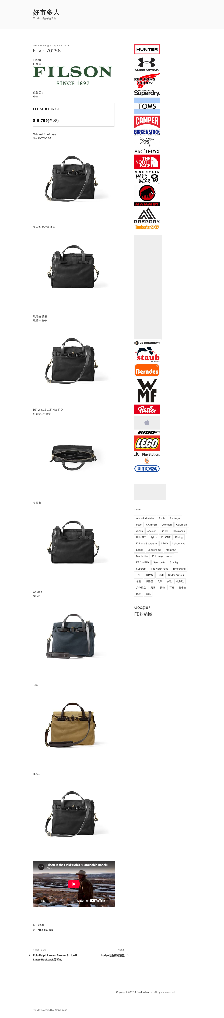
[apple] (147, 428)
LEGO (164, 543)
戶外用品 (141, 587)
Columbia (181, 524)
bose (139, 524)
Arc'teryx (175, 518)
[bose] (147, 433)
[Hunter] (147, 53)
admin (65, 45)
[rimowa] (147, 471)
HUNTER (141, 537)
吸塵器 (149, 581)
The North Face (159, 568)
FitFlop (164, 530)
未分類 (41, 925)
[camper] (147, 127)
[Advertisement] (148, 287)
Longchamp (154, 549)
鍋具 (138, 593)
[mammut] (147, 205)
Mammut (171, 549)
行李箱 (182, 587)
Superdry (141, 568)
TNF (138, 574)
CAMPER (151, 524)
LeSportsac (178, 543)
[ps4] (147, 455)
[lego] (147, 450)
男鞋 (162, 587)
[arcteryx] (147, 152)
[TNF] (147, 168)
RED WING (142, 562)
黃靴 (148, 593)
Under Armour (176, 574)
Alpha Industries (145, 518)
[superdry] (147, 95)
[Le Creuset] (147, 344)
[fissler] (147, 413)
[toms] (147, 113)
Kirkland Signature (146, 543)
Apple (162, 518)
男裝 (152, 587)
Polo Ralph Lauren (162, 556)
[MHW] (147, 182)
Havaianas (179, 530)
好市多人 (46, 12)
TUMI (160, 574)
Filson (42, 930)
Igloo (153, 537)
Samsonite (159, 562)
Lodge (139, 549)
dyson (139, 530)
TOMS (149, 574)
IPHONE (166, 537)
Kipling (179, 537)
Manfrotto (142, 556)
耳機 (171, 587)
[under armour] (147, 71)
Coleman (167, 524)
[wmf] (147, 402)
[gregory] (147, 222)
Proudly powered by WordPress (49, 1009)
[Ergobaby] (147, 463)
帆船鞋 (180, 581)
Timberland (179, 568)
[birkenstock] (147, 134)
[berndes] (147, 375)
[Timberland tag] (147, 228)
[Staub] (147, 361)
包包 (51, 930)
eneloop (151, 530)
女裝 (160, 581)
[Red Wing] (147, 87)
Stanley (174, 562)
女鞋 (169, 581)
